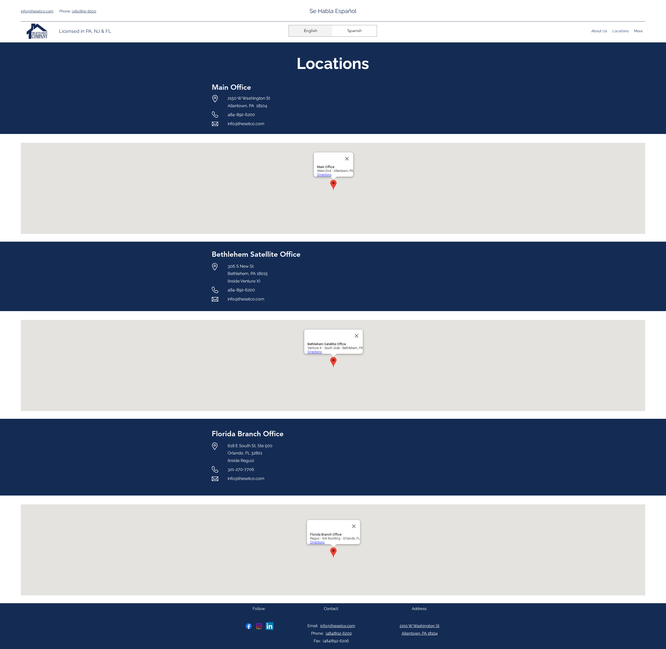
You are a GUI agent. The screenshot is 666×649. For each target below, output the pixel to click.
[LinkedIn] (269, 626)
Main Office (231, 87)
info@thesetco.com (246, 123)
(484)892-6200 (84, 11)
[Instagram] (259, 626)
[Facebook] (249, 626)
